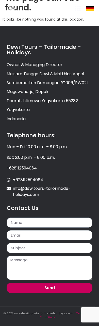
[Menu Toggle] (78, 8)
